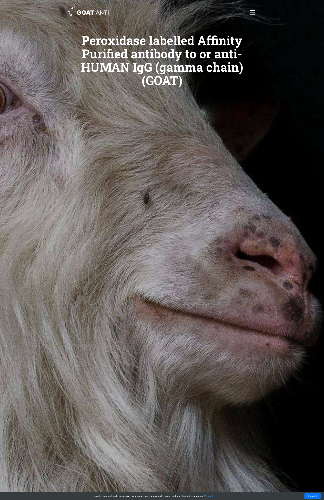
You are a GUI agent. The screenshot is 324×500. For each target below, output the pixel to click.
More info (209, 496)
